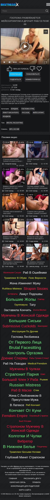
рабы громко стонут (39, 358)
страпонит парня (22, 374)
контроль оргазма (25, 353)
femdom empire (15, 416)
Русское (25, 113)
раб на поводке (14, 363)
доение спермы (14, 358)
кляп (43, 374)
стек (36, 390)
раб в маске (21, 390)
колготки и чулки (25, 436)
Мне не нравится (32, 68)
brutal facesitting (15, 123)
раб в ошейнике (35, 272)
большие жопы (21, 299)
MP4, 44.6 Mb (14, 129)
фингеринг (43, 326)
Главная (13, 478)
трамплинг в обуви (15, 278)
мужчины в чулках (25, 369)
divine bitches (39, 310)
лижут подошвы (30, 294)
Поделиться (15, 79)
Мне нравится (9, 68)
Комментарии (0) (33, 79)
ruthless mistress (12, 288)
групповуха (21, 304)
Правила (36, 482)
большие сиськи (25, 321)
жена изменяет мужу (25, 283)
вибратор (25, 441)
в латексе (17, 405)
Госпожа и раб (27, 109)
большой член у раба (20, 380)
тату (32, 304)
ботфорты (13, 294)
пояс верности (37, 278)
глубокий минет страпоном (25, 457)
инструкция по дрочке (25, 331)
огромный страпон (38, 416)
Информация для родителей (25, 486)
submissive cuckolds (19, 326)
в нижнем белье (19, 447)
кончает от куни (25, 410)
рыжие (44, 379)
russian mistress (25, 385)
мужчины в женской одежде (25, 315)
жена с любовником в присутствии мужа (25, 397)
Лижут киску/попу (10, 113)
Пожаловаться (32, 74)
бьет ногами (25, 421)
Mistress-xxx (18, 466)
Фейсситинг (38, 113)
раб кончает (33, 405)
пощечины (42, 446)
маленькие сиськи (12, 272)
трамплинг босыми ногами (25, 452)
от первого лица (25, 342)
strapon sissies (36, 289)
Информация (15, 74)
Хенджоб (7, 116)
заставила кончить (17, 310)
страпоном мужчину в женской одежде (25, 428)
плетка (41, 299)
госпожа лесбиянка (25, 336)
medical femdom (37, 363)
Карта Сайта (25, 490)
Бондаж (14, 109)
